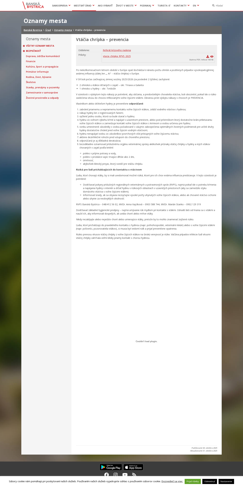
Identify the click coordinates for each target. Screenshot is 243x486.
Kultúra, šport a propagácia (42, 66)
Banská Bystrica (33, 5)
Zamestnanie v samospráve (42, 92)
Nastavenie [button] (226, 481)
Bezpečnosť (33, 50)
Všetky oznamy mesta (40, 45)
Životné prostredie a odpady (42, 97)
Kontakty (180, 5)
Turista (162, 5)
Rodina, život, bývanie (38, 77)
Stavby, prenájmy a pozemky (43, 87)
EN (194, 5)
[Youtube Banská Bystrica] (125, 475)
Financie (30, 61)
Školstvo (31, 82)
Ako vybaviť (105, 5)
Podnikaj (145, 5)
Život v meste (125, 5)
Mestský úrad (82, 5)
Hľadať (219, 5)
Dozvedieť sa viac (172, 481)
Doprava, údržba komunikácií (43, 56)
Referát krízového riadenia (117, 50)
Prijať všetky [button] (193, 481)
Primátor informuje (37, 71)
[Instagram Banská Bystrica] (116, 475)
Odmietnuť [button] (209, 481)
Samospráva (59, 5)
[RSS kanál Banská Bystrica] (134, 475)
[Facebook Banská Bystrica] (106, 475)
